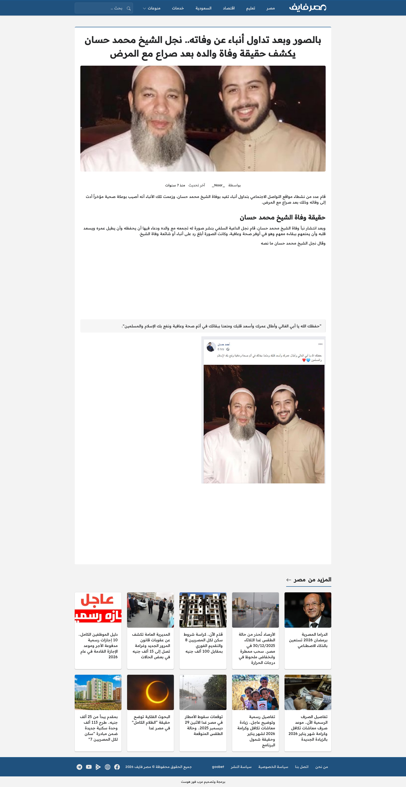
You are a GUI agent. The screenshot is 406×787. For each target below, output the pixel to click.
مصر (300, 579)
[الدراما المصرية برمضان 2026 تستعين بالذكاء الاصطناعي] (308, 630)
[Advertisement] (203, 283)
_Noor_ (218, 185)
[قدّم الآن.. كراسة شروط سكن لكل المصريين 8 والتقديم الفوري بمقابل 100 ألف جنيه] (203, 630)
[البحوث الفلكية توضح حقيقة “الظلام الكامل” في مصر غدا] (150, 713)
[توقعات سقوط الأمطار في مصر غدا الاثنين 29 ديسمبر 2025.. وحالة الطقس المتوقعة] (203, 713)
